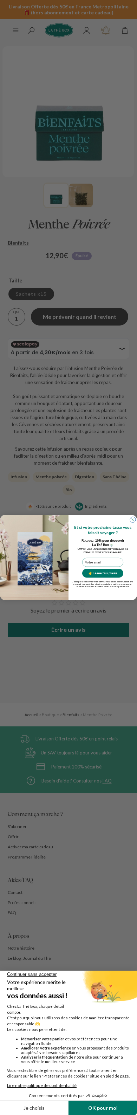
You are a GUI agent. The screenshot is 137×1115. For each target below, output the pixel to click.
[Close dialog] (133, 519)
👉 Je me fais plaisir (103, 573)
